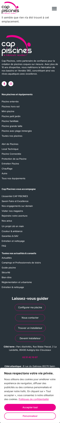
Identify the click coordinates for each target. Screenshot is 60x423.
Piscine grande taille (12, 126)
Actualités (7, 257)
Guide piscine (9, 267)
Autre (4, 173)
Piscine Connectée (11, 153)
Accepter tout (30, 407)
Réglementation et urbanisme (17, 282)
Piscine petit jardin (11, 116)
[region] (30, 395)
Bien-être (7, 277)
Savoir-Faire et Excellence (15, 201)
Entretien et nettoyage (13, 241)
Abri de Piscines (10, 144)
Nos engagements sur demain (17, 206)
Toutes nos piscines (12, 136)
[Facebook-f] (4, 83)
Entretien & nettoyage (13, 287)
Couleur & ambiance (12, 231)
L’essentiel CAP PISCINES (15, 196)
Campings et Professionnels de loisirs (21, 262)
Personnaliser (30, 416)
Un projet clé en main (13, 226)
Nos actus (7, 220)
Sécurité (6, 272)
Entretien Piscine (10, 163)
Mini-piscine (8, 111)
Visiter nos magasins (12, 211)
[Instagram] (10, 83)
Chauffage (7, 168)
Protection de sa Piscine (14, 158)
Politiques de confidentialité (34, 399)
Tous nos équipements (13, 178)
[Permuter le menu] (54, 6)
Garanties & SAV (10, 236)
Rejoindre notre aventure (15, 215)
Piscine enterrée (10, 101)
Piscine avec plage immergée (17, 131)
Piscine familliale (10, 121)
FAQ (4, 245)
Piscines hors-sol (11, 106)
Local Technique (10, 149)
